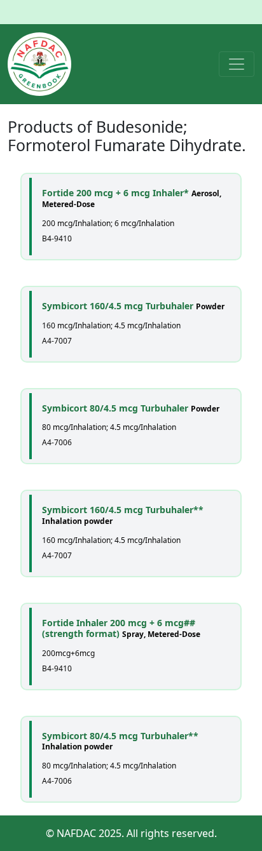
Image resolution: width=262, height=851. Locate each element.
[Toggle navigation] (236, 64)
